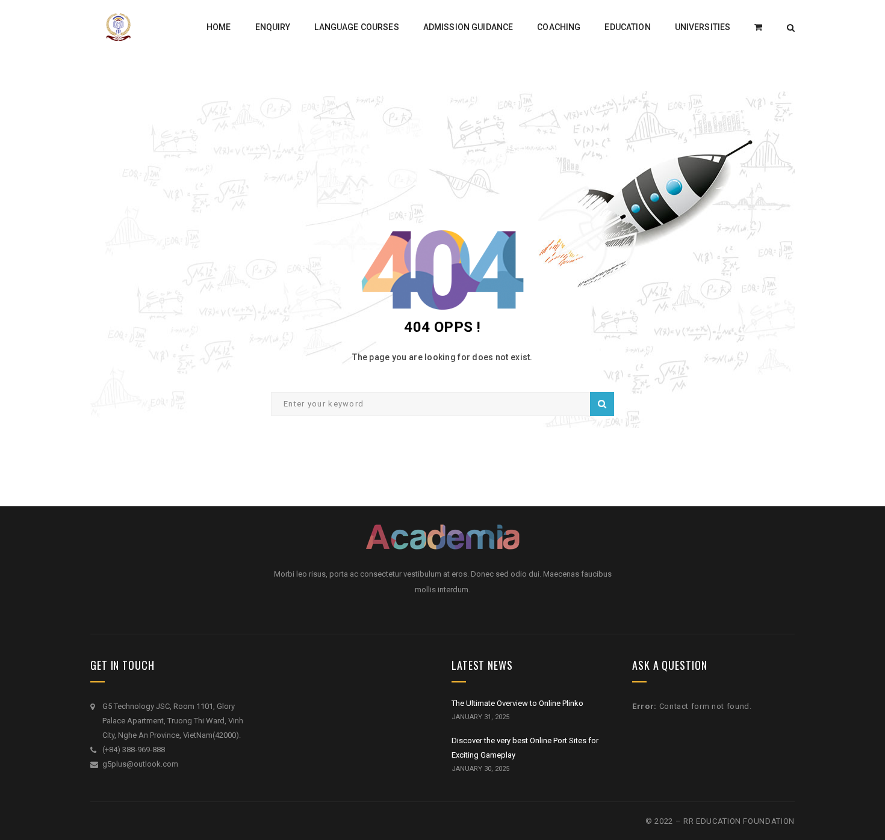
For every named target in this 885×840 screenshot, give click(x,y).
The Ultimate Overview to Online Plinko (517, 703)
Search (602, 404)
